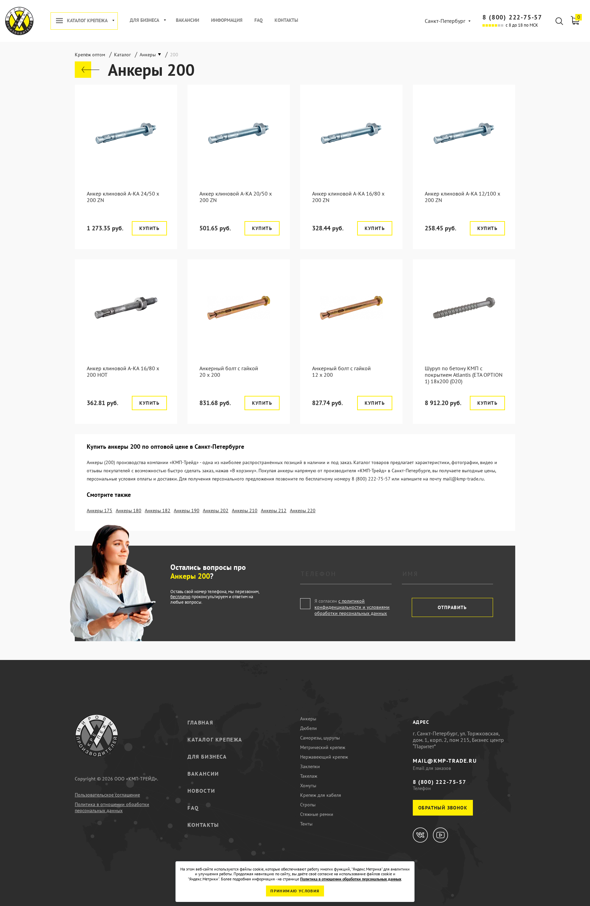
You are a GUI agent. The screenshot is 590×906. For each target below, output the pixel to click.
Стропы (307, 805)
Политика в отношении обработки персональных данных (112, 807)
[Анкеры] (87, 69)
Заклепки (310, 766)
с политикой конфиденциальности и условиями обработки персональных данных (352, 607)
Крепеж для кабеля (320, 795)
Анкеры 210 (244, 510)
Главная (200, 722)
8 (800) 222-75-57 (512, 17)
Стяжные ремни (316, 814)
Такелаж (308, 776)
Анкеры (308, 719)
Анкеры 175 (99, 510)
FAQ (258, 20)
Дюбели (308, 728)
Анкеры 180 (128, 510)
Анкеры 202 (215, 510)
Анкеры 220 (302, 510)
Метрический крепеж (322, 747)
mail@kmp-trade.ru (445, 760)
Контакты (286, 20)
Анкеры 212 (273, 510)
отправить (452, 607)
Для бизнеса (144, 20)
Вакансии (187, 20)
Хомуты (308, 785)
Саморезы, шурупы (320, 738)
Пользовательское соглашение (107, 795)
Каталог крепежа (87, 21)
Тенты (306, 824)
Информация (226, 20)
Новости (201, 790)
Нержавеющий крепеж (324, 757)
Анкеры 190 (186, 510)
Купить (149, 228)
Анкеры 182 (157, 510)
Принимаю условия (294, 890)
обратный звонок (442, 808)
